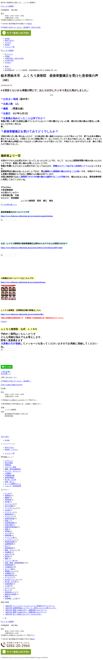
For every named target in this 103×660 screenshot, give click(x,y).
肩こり (7, 590)
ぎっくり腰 (9, 569)
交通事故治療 (9, 475)
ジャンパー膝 (9, 537)
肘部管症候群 (9, 518)
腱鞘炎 (7, 497)
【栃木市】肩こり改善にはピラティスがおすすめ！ (23, 614)
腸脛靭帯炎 (9, 514)
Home (7, 66)
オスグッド (9, 588)
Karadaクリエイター (12, 579)
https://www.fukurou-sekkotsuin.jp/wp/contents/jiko (22, 314)
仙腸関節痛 (9, 544)
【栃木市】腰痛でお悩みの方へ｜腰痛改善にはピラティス (26, 612)
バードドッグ (9, 512)
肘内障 (7, 502)
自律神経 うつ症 (11, 598)
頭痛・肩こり (9, 482)
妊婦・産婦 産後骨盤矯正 (14, 563)
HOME (7, 38)
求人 (6, 546)
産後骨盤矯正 (9, 477)
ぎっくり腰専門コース (13, 484)
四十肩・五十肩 (10, 479)
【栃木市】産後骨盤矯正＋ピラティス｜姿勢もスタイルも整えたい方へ (30, 608)
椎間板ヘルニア (10, 571)
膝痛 (6, 596)
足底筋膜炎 (9, 584)
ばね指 (7, 510)
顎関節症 (8, 465)
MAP (30, 24)
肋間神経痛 (9, 548)
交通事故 (8, 573)
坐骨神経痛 (9, 565)
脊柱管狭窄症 (9, 575)
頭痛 (6, 529)
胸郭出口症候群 (10, 594)
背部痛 (7, 531)
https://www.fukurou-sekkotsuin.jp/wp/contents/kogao (23, 282)
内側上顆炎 (9, 525)
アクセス (8, 42)
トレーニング (9, 504)
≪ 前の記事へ (6, 371)
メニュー (8, 68)
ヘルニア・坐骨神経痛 (13, 486)
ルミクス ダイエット (13, 471)
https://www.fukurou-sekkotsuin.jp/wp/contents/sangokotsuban (27, 216)
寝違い (7, 521)
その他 (7, 586)
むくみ (7, 493)
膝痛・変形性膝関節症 (13, 469)
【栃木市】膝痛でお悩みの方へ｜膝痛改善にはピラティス (26, 610)
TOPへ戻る (5, 437)
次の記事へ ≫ (6, 374)
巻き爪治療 (9, 506)
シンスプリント (10, 539)
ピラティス (9, 461)
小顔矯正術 (9, 567)
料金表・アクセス (11, 449)
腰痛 (6, 558)
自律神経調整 (9, 523)
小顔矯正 (8, 473)
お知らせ (8, 554)
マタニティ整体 (10, 467)
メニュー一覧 (9, 47)
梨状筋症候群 (9, 542)
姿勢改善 (8, 500)
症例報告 (8, 552)
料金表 (7, 45)
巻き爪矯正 (9, 463)
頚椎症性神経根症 (11, 527)
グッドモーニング (11, 508)
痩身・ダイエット (11, 550)
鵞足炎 (7, 556)
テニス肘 (8, 533)
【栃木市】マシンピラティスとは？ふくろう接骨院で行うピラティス (30, 606)
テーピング (9, 577)
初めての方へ (9, 40)
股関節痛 (8, 535)
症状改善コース (10, 592)
